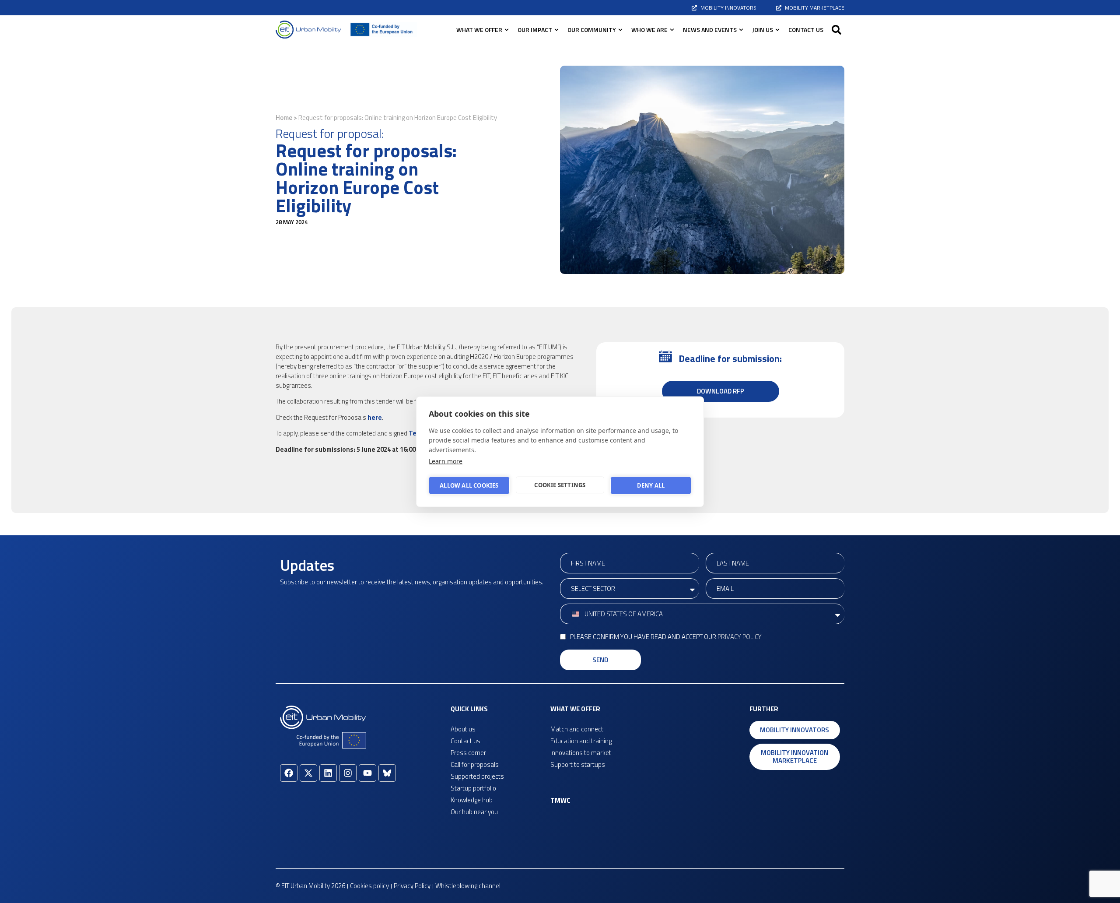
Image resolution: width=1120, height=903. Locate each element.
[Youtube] (367, 773)
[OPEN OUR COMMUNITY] (620, 29)
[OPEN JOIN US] (777, 29)
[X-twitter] (308, 773)
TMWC (560, 800)
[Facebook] (289, 773)
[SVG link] (308, 30)
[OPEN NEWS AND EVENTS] (741, 29)
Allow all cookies (469, 485)
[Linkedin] (328, 773)
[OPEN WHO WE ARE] (672, 29)
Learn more (445, 461)
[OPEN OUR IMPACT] (556, 29)
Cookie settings (559, 485)
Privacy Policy (740, 637)
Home (284, 117)
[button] (836, 30)
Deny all (651, 485)
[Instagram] (348, 773)
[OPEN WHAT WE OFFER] (506, 29)
